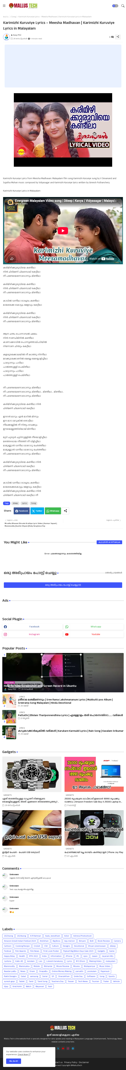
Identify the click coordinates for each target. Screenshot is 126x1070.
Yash (50, 986)
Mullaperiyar (89, 966)
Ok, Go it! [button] (13, 1061)
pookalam (91, 971)
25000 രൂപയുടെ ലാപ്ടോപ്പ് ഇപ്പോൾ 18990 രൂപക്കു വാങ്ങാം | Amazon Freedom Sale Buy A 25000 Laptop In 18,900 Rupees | (93, 800)
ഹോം (6, 16)
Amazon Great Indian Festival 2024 (20, 941)
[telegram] (73, 1048)
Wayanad (39, 986)
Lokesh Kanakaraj (54, 961)
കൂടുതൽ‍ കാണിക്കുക (109, 542)
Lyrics (24, 503)
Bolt (92, 941)
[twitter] (58, 1048)
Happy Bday (9, 956)
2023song (8, 935)
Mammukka (24, 966)
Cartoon (7, 946)
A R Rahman (35, 935)
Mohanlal (48, 966)
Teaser (71, 981)
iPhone (69, 956)
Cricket (37, 946)
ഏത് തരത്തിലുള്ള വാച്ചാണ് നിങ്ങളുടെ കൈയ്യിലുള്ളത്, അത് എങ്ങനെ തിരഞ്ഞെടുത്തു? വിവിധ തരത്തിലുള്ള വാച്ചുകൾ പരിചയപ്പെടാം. (29, 800)
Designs (66, 946)
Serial (44, 976)
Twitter (39, 511)
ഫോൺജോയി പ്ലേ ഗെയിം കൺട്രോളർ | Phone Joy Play (94, 852)
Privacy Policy (70, 1062)
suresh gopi (9, 981)
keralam (31, 961)
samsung (34, 976)
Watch (28, 986)
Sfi (53, 976)
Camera (117, 941)
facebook (34, 626)
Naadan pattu (10, 971)
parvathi (79, 971)
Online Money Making (61, 971)
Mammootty (9, 966)
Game (111, 951)
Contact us (57, 1062)
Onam (32, 971)
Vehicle (116, 981)
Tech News (83, 981)
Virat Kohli (17, 986)
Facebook (23, 511)
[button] (115, 5)
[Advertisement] (63, 66)
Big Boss (56, 941)
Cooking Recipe (23, 946)
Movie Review (62, 966)
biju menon (69, 941)
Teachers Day (57, 981)
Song (13, 16)
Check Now (23, 1054)
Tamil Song (42, 981)
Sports (111, 976)
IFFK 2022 (33, 956)
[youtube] (63, 1048)
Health (22, 956)
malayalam (110, 961)
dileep (15, 503)
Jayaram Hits (107, 956)
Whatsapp (54, 511)
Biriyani (82, 941)
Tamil (31, 981)
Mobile (37, 966)
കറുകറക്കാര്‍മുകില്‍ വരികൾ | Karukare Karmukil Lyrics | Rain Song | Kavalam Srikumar (71, 730)
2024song (21, 935)
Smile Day (78, 976)
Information (56, 956)
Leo (40, 961)
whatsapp (96, 626)
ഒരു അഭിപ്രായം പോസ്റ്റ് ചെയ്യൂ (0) (63, 585)
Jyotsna (7, 961)
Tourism (95, 981)
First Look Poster (51, 951)
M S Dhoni (80, 961)
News (22, 971)
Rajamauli (105, 971)
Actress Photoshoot (82, 935)
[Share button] (65, 510)
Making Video (95, 961)
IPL (78, 956)
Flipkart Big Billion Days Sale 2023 (78, 951)
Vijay (6, 986)
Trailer (106, 981)
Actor (66, 935)
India (44, 956)
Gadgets (101, 951)
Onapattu (43, 971)
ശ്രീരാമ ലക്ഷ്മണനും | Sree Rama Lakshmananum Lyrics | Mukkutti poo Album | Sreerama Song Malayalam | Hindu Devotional (65, 701)
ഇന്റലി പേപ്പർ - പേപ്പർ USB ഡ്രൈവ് (21, 852)
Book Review (104, 941)
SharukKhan (64, 976)
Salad (23, 976)
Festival (7, 951)
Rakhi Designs (10, 976)
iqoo (85, 956)
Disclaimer (84, 1062)
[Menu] (4, 6)
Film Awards (20, 951)
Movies (76, 966)
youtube (96, 634)
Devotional (79, 946)
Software (91, 976)
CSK (46, 946)
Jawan (95, 956)
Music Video (104, 966)
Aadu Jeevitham (52, 935)
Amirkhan (44, 941)
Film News (34, 951)
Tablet (22, 981)
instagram (34, 634)
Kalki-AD (19, 961)
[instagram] (68, 1048)
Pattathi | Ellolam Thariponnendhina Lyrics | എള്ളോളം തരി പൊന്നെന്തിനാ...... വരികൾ (70, 715)
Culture (55, 946)
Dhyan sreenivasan (97, 946)
